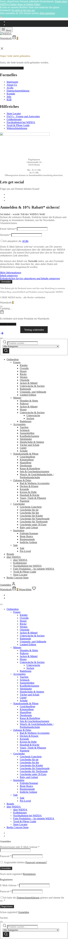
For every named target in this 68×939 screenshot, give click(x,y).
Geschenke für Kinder (31, 515)
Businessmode (27, 539)
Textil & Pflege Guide (18, 125)
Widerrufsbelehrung (17, 128)
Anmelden (6, 868)
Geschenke (19, 504)
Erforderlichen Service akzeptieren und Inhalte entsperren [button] (30, 278)
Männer (17, 397)
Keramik (24, 489)
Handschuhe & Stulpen (32, 442)
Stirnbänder (26, 439)
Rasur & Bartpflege (30, 468)
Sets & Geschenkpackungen (34, 471)
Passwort (5, 856)
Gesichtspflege (27, 456)
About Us (12, 84)
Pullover (24, 403)
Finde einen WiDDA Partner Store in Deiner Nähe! (33, 3)
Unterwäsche (33, 415)
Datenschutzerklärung (18, 90)
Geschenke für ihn (29, 512)
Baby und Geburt (29, 527)
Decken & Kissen (29, 486)
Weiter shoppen (8, 324)
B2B (9, 99)
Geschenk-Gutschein (31, 506)
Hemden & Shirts (29, 400)
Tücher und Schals (29, 445)
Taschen (24, 427)
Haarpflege (25, 462)
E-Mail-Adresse (9, 885)
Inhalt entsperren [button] (9, 275)
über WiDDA (14, 557)
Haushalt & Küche (29, 495)
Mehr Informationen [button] (10, 272)
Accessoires (19, 424)
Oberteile (24, 380)
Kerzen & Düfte (28, 492)
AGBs (10, 87)
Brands (10, 554)
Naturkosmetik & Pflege (25, 453)
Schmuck (25, 430)
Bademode (25, 388)
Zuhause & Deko (22, 480)
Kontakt (11, 93)
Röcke (23, 374)
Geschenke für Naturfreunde (35, 518)
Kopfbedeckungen (29, 436)
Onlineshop (13, 359)
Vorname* (5, 234)
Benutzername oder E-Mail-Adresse (19, 847)
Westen (23, 377)
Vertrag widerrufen (34, 329)
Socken (30, 418)
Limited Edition (28, 394)
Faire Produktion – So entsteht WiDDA (33, 568)
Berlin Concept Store (18, 577)
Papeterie (24, 501)
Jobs (9, 96)
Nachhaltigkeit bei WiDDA (21, 122)
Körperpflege (27, 459)
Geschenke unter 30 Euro (33, 524)
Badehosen (25, 421)
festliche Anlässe (28, 542)
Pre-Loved (25, 551)
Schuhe (24, 450)
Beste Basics (26, 536)
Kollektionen (20, 562)
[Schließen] (1, 17)
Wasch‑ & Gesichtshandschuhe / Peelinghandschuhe (36, 476)
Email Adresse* (8, 228)
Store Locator (14, 113)
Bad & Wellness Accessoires (35, 483)
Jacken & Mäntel (28, 383)
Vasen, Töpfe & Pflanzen (33, 498)
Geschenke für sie (29, 509)
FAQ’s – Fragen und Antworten (23, 116)
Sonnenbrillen (27, 433)
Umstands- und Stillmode (33, 391)
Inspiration (18, 530)
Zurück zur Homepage (12, 68)
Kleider (24, 365)
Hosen (23, 371)
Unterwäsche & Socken (32, 386)
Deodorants (26, 465)
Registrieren (29, 874)
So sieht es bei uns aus (23, 10)
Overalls (24, 368)
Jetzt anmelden (47, 13)
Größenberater (14, 119)
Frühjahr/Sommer (29, 533)
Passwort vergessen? (36, 862)
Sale (15, 545)
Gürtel (23, 447)
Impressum (12, 81)
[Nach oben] (2, 334)
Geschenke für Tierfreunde (34, 521)
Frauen (16, 362)
